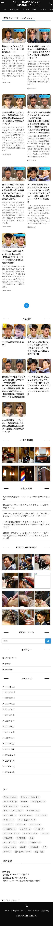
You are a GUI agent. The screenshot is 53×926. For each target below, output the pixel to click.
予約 (29, 911)
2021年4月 (9, 732)
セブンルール (41, 815)
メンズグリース (10, 829)
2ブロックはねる (10, 797)
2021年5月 (9, 726)
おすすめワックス (10, 806)
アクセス (36, 911)
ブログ (8, 663)
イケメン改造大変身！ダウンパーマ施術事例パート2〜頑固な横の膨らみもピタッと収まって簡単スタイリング (26, 524)
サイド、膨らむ (9, 815)
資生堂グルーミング (22, 851)
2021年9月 (9, 703)
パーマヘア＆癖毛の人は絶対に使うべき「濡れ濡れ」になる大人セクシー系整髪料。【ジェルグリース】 (26, 514)
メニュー (23, 911)
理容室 (22, 847)
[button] (50, 3)
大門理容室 (21, 838)
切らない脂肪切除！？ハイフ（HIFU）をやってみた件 (26, 498)
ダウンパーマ (11, 657)
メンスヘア (21, 824)
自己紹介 (9, 669)
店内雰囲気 (45, 911)
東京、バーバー (10, 842)
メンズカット (35, 824)
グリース (25, 806)
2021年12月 (10, 692)
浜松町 (22, 842)
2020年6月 (10, 760)
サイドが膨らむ (26, 815)
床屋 (31, 838)
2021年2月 (9, 743)
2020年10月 (10, 755)
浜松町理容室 (35, 842)
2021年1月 (9, 749)
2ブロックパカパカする (30, 797)
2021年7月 (9, 715)
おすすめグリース (38, 801)
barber (24, 801)
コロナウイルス (33, 810)
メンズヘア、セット (11, 833)
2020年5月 (10, 766)
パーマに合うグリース (26, 820)
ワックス (44, 833)
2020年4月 (10, 772)
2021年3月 (9, 737)
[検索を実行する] (48, 641)
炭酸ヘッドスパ (10, 847)
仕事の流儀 (8, 838)
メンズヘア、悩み (30, 833)
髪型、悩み (39, 851)
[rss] (26, 905)
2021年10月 (10, 697)
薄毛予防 (7, 851)
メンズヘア (39, 829)
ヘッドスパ (8, 824)
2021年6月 (9, 720)
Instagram (15, 911)
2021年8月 (9, 709)
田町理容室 (34, 847)
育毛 (44, 847)
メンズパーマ (25, 829)
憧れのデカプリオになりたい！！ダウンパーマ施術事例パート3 (25, 506)
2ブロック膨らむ (10, 801)
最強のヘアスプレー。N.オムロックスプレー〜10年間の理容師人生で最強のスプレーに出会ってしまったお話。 (25, 535)
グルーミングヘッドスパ (13, 810)
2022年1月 (9, 686)
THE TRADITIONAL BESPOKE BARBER (26, 3)
